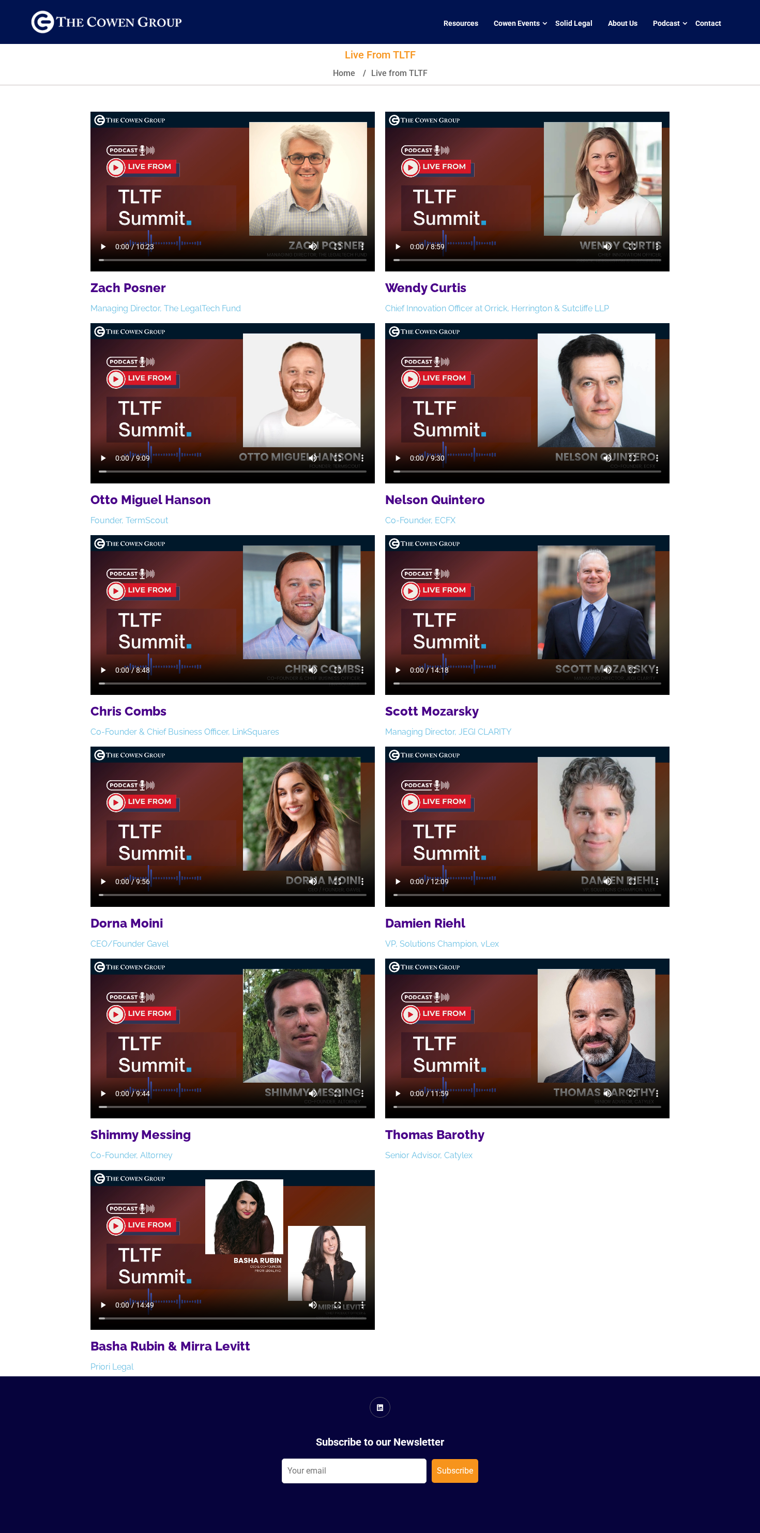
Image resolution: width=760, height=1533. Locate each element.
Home (344, 73)
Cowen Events (517, 23)
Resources (461, 23)
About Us (622, 23)
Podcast (666, 23)
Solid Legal (573, 23)
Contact (708, 23)
